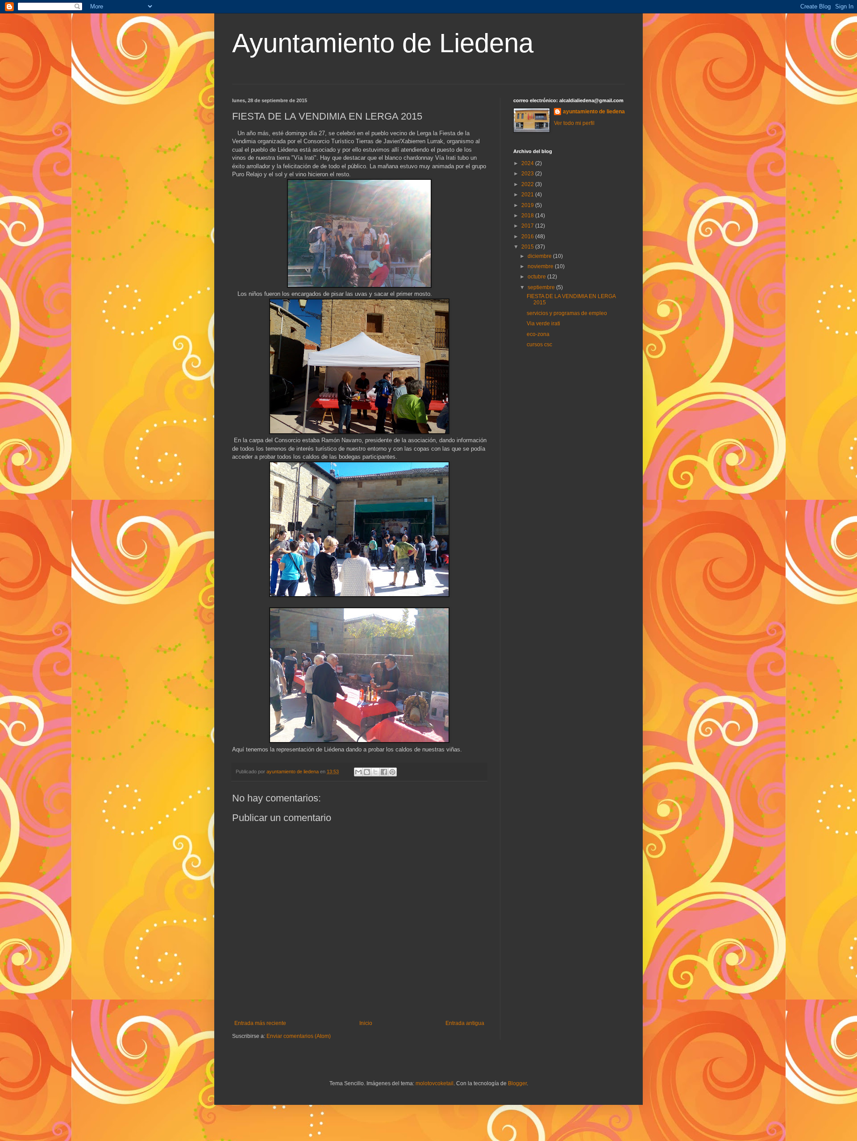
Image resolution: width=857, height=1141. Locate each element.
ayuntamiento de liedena (594, 111)
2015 (528, 247)
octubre (537, 277)
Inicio (365, 1023)
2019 (528, 205)
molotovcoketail (434, 1083)
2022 (528, 184)
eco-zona (538, 334)
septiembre (542, 287)
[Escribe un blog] (366, 772)
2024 (528, 163)
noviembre (541, 266)
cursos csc (539, 344)
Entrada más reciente (260, 1023)
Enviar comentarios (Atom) (298, 1036)
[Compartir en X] (375, 772)
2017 (528, 226)
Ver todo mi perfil (574, 123)
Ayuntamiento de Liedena (382, 43)
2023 (528, 173)
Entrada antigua (464, 1023)
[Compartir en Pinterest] (392, 772)
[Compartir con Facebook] (383, 772)
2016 (528, 236)
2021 (528, 194)
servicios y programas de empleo (567, 313)
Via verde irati (543, 323)
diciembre (540, 256)
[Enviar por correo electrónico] (358, 772)
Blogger (517, 1083)
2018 (528, 215)
